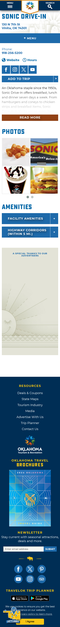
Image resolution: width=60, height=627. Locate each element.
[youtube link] (18, 579)
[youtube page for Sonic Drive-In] (32, 69)
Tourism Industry (30, 405)
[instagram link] (30, 579)
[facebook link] (18, 569)
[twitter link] (30, 569)
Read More (30, 117)
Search (50, 3)
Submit (50, 549)
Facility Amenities (25, 218)
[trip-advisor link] (42, 579)
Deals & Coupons (30, 393)
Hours (32, 60)
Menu (10, 3)
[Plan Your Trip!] (12, 615)
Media (30, 411)
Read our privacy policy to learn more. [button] (30, 614)
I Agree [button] (30, 621)
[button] (10, 5)
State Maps (30, 399)
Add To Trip (19, 79)
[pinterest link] (42, 569)
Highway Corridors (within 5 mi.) (27, 232)
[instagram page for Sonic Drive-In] (15, 69)
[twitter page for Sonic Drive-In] (24, 69)
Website (12, 60)
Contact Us (30, 429)
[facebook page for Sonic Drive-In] (6, 69)
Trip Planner (30, 423)
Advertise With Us (30, 417)
